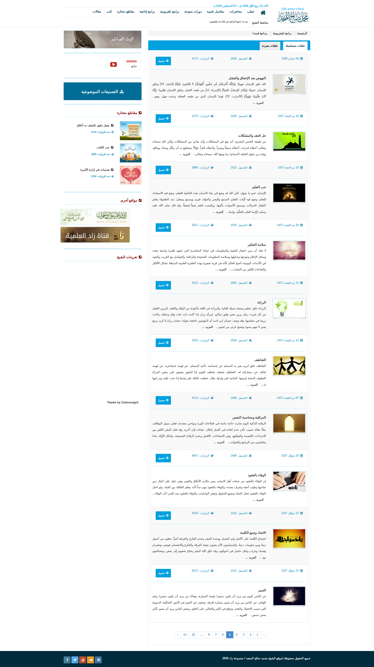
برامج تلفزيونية (169, 11)
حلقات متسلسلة (295, 45)
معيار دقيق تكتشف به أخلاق (93, 125)
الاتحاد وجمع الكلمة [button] (253, 532)
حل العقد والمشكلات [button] (252, 135)
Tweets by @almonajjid (122, 402)
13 (184, 634)
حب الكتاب (103, 147)
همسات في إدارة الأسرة (95, 169)
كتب (109, 11)
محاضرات (235, 11)
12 (193, 634)
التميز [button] (262, 590)
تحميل (161, 61)
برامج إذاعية (147, 11)
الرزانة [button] (261, 302)
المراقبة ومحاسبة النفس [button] (249, 417)
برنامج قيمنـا (260, 33)
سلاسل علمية (215, 11)
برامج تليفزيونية (282, 33)
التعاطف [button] (260, 360)
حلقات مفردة (270, 45)
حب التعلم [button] (259, 187)
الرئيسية (301, 33)
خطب (251, 11)
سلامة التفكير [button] (257, 244)
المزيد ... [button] (258, 102)
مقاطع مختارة (125, 11)
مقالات (97, 11)
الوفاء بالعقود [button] (257, 475)
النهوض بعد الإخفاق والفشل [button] (247, 78)
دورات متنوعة (193, 11)
